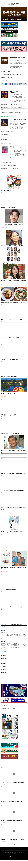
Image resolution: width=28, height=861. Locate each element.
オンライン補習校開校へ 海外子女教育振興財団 (12, 490)
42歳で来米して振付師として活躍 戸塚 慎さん (13, 224)
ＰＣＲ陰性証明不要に (5, 134)
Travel (2, 341)
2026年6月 (3, 661)
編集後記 (3, 630)
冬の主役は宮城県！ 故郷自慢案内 (9, 376)
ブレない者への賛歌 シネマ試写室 (9, 801)
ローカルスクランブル (4, 571)
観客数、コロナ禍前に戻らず (7, 131)
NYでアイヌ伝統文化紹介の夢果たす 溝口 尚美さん (13, 246)
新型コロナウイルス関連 (5, 116)
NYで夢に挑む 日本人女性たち (8, 263)
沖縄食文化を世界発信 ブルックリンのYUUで (12, 320)
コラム (2, 172)
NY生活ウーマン (4, 227)
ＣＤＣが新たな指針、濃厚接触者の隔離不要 (10, 137)
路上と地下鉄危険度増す (6, 162)
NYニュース (3, 54)
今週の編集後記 (3, 626)
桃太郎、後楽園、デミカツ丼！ (8, 393)
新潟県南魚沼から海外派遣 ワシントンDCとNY (13, 473)
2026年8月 (3, 655)
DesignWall (14, 855)
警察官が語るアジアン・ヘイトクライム (9, 168)
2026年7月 (3, 658)
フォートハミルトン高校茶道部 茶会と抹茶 (11, 624)
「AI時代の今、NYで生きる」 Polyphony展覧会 (11, 112)
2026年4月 (3, 666)
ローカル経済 (3, 396)
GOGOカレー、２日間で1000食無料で (9, 165)
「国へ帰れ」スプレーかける (16, 147)
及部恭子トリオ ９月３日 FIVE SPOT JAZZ (11, 104)
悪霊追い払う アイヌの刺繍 (7, 109)
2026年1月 (3, 675)
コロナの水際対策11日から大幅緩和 (18, 120)
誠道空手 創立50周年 (8, 19)
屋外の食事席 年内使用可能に (7, 77)
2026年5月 (3, 663)
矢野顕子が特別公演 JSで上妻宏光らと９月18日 (11, 107)
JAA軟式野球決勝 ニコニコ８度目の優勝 (10, 80)
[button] (2, 846)
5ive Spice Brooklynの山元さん (8, 190)
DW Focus (22, 853)
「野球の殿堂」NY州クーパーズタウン (10, 359)
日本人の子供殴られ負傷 (6, 160)
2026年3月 (3, 669)
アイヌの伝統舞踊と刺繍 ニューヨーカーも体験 (11, 74)
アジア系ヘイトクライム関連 (6, 143)
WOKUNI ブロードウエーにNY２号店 (10, 337)
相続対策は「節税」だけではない (9, 207)
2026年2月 (3, 672)
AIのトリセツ (4, 550)
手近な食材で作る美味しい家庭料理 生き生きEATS (13, 302)
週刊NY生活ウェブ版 (13, 853)
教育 (2, 454)
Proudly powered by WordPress (14, 856)
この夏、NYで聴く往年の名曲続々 (9, 589)
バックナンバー (3, 651)
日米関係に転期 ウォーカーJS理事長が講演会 (12, 782)
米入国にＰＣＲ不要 (5, 139)
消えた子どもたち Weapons (8, 820)
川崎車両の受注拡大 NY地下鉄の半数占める (12, 433)
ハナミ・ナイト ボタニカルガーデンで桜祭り (12, 607)
